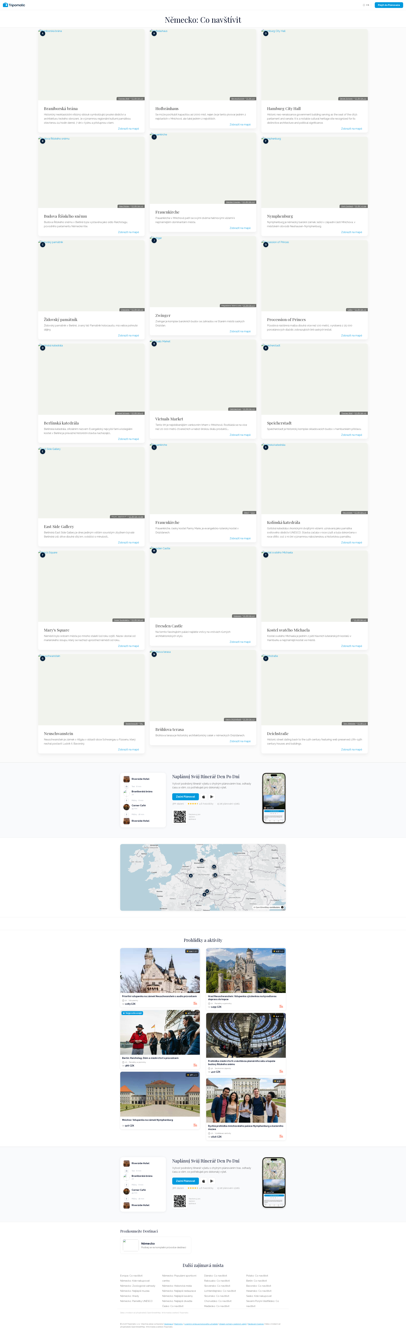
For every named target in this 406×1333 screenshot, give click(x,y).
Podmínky (178, 1324)
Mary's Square (56, 630)
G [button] (204, 894)
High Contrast (347, 206)
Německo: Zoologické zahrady (137, 1285)
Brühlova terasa (169, 729)
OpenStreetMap (262, 907)
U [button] (202, 860)
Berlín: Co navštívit (256, 1280)
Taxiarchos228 (131, 723)
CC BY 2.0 (361, 723)
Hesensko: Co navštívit (258, 1291)
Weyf (246, 512)
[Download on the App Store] (203, 796)
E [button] (214, 866)
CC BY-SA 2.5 (360, 98)
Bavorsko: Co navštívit (258, 1285)
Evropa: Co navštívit (131, 1275)
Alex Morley (124, 206)
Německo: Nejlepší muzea (134, 1291)
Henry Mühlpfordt (233, 719)
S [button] (191, 875)
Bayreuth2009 (237, 98)
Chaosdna (125, 310)
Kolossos (237, 616)
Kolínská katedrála (283, 522)
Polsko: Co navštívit (257, 1275)
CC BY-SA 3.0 (137, 98)
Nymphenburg (280, 216)
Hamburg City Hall (284, 108)
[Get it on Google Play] (211, 796)
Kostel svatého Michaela (288, 630)
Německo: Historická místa (177, 1285)
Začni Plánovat (185, 796)
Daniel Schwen (123, 413)
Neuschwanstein (58, 733)
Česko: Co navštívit (172, 1306)
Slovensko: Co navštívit (217, 1285)
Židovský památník (60, 319)
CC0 (253, 512)
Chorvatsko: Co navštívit (217, 1301)
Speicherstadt (279, 423)
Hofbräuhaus (167, 108)
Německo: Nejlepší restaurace (179, 1291)
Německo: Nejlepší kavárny (177, 1296)
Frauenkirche (167, 212)
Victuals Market (169, 418)
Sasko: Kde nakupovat (259, 1296)
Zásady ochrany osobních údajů (232, 1324)
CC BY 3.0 (250, 98)
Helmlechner (235, 409)
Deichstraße (278, 733)
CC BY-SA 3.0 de (136, 517)
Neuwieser (347, 512)
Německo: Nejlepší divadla (177, 1301)
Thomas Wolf (123, 98)
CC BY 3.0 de (360, 206)
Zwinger (163, 315)
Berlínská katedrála (61, 423)
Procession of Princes (286, 319)
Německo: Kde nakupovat (135, 1280)
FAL (141, 723)
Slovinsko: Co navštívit (216, 1296)
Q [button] (215, 874)
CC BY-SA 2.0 (360, 512)
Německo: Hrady (129, 1296)
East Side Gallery (59, 526)
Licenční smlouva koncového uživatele (201, 1324)
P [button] (207, 891)
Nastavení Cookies (256, 1324)
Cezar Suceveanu (121, 620)
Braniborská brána (61, 108)
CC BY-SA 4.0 (137, 413)
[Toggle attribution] (282, 907)
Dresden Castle (169, 625)
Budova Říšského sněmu (65, 216)
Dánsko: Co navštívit (215, 1275)
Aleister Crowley (233, 202)
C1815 (350, 310)
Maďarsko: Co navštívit (216, 1306)
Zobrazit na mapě (128, 128)
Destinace (168, 1324)
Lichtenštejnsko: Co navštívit (220, 1291)
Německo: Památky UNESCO (136, 1301)
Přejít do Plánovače (389, 5)
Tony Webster (349, 723)
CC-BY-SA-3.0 (248, 202)
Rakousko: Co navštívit (217, 1280)
